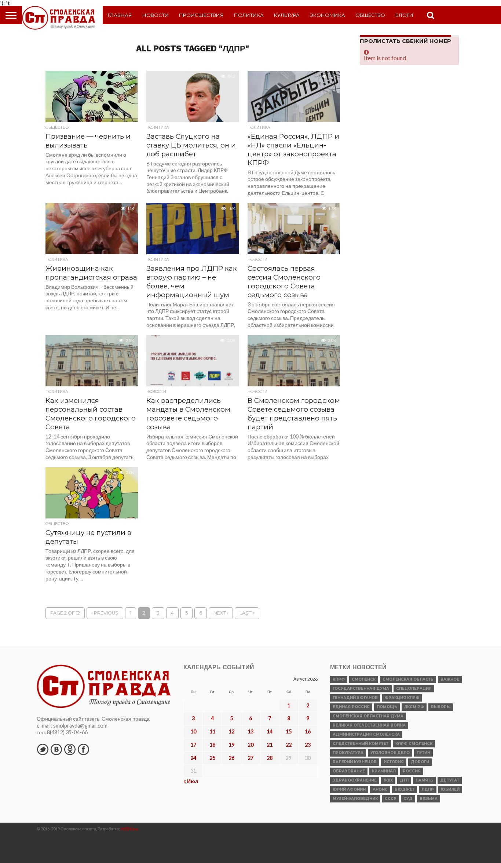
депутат (449, 780)
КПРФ (339, 679)
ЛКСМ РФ (414, 706)
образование (349, 771)
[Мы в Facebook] (83, 749)
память (424, 780)
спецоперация (414, 688)
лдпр (427, 789)
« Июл (190, 781)
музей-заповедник (355, 798)
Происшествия (201, 15)
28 (270, 758)
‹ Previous (104, 613)
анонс (380, 789)
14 (270, 731)
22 (289, 745)
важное (449, 679)
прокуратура (348, 752)
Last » (247, 613)
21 (270, 745)
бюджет (404, 789)
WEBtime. (130, 828)
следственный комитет (360, 743)
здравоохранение (355, 780)
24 (193, 758)
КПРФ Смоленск (413, 743)
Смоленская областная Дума (368, 716)
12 (231, 731)
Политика (249, 15)
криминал (384, 771)
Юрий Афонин (349, 789)
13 (250, 731)
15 (289, 731)
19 (231, 745)
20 (250, 745)
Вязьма (429, 798)
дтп (404, 780)
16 (308, 731)
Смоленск (364, 679)
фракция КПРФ (402, 697)
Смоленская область (408, 679)
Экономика (327, 15)
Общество (370, 15)
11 (212, 731)
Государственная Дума (361, 688)
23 (308, 745)
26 (231, 758)
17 (193, 745)
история (394, 762)
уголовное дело (390, 752)
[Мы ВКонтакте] (56, 749)
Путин (423, 752)
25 (212, 758)
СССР (390, 798)
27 (250, 758)
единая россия (351, 706)
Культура (287, 15)
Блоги (404, 15)
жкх (388, 780)
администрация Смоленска (366, 734)
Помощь (387, 706)
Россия (412, 771)
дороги (420, 762)
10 (193, 731)
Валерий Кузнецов (355, 762)
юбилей (450, 789)
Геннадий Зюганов (355, 697)
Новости (155, 15)
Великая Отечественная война (369, 725)
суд (408, 798)
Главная (120, 15)
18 (212, 745)
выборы (440, 706)
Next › (220, 613)
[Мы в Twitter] (42, 749)
